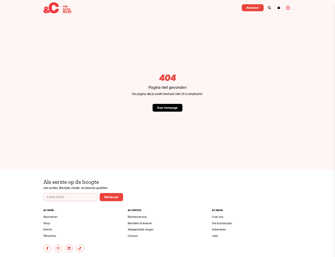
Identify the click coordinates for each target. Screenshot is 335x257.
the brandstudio (222, 223)
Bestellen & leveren (140, 223)
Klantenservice (137, 217)
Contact (133, 236)
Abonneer (252, 7)
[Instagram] (58, 248)
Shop (46, 223)
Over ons (217, 217)
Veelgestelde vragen (141, 229)
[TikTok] (80, 248)
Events (47, 229)
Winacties (49, 236)
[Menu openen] (288, 7)
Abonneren (50, 217)
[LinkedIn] (69, 248)
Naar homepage (167, 108)
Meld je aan (111, 197)
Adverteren (219, 229)
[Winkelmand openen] (278, 7)
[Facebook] (47, 248)
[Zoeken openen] (269, 7)
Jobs (215, 236)
